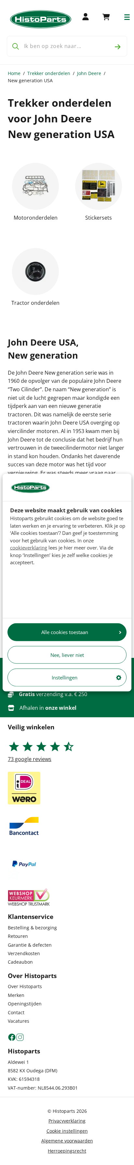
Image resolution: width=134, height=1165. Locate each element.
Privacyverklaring (67, 1121)
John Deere (89, 73)
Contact (16, 1012)
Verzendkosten (24, 953)
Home (14, 73)
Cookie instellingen (67, 1131)
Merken (16, 995)
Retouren (18, 936)
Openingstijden (25, 1004)
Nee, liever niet (67, 654)
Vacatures (18, 1021)
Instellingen (64, 677)
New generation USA (30, 80)
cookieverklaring (28, 547)
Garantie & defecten (30, 945)
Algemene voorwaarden (67, 1141)
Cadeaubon (20, 962)
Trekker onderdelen (48, 73)
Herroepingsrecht (67, 1151)
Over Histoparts (25, 986)
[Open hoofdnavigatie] (127, 17)
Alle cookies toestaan (64, 632)
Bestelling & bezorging (32, 927)
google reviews (29, 759)
